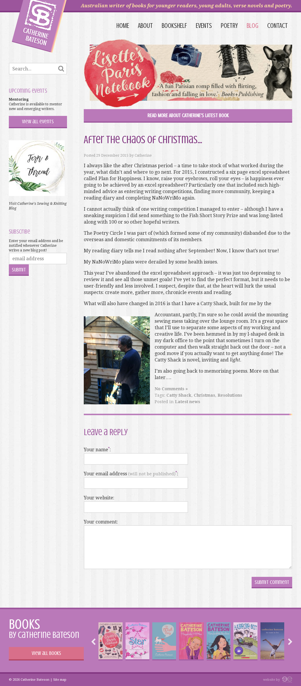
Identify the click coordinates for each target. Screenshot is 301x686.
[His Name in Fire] (272, 641)
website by (272, 680)
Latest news (187, 401)
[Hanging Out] (245, 641)
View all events (38, 121)
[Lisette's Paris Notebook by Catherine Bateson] (188, 74)
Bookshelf (174, 25)
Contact (277, 25)
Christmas (204, 395)
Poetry (229, 25)
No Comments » (171, 388)
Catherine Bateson (39, 26)
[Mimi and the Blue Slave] (218, 641)
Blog (252, 25)
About (145, 25)
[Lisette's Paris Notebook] (110, 641)
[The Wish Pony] (164, 641)
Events (204, 25)
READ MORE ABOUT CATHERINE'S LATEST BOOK (188, 115)
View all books (46, 653)
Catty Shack (178, 395)
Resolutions (230, 395)
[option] (110, 641)
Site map (59, 680)
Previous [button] (94, 641)
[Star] (137, 641)
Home (122, 25)
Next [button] (288, 641)
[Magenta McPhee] (191, 641)
